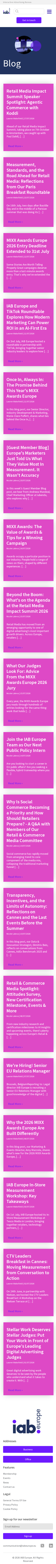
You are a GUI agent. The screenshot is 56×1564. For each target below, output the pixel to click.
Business (28, 1449)
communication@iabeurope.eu (19, 1545)
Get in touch (28, 20)
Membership (9, 1473)
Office (28, 1459)
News (6, 1482)
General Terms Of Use (14, 1500)
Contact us (9, 1486)
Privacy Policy (10, 1504)
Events (6, 1478)
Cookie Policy (10, 1508)
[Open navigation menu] (49, 11)
